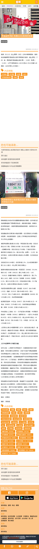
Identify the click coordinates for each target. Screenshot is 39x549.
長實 (19, 74)
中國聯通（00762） (8, 435)
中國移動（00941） (26, 438)
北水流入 (5, 416)
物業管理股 (27, 419)
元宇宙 (31, 422)
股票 (21, 77)
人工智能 (23, 422)
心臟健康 (4, 518)
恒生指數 (5, 410)
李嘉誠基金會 (7, 77)
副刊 (29, 6)
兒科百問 (18, 518)
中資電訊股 (11, 425)
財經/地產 (4, 41)
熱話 (13, 505)
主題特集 (18, 6)
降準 (4, 428)
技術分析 (28, 428)
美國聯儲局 (6, 413)
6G (3, 425)
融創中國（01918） (8, 444)
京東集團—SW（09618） (26, 450)
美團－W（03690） (23, 447)
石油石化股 (6, 422)
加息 (14, 413)
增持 (25, 74)
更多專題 (11, 520)
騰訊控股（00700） (8, 431)
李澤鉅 (12, 74)
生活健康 (19, 516)
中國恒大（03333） (8, 447)
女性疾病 (24, 518)
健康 (3, 6)
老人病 (31, 518)
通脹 (31, 410)
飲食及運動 (11, 516)
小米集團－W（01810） (25, 441)
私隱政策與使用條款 (13, 538)
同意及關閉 (19, 541)
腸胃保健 (11, 518)
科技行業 (23, 416)
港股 (15, 77)
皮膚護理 (4, 520)
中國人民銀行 (29, 425)
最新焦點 (4, 505)
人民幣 (20, 425)
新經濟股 (14, 416)
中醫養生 (26, 516)
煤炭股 (15, 422)
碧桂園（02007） (23, 444)
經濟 (25, 410)
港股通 (27, 413)
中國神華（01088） (8, 441)
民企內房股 (17, 419)
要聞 (9, 505)
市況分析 (19, 428)
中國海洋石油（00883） (10, 438)
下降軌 (11, 428)
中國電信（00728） (24, 431)
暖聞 (17, 505)
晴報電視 (10, 6)
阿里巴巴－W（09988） (10, 453)
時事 (24, 6)
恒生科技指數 (7, 419)
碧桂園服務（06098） (9, 450)
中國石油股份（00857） (25, 435)
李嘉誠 (5, 74)
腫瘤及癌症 (33, 516)
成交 (20, 413)
